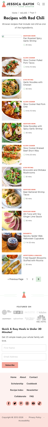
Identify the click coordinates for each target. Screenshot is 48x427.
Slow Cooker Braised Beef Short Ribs (33, 149)
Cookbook (32, 383)
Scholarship (17, 383)
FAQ (32, 396)
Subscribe (10, 365)
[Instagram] (27, 403)
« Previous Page (15, 280)
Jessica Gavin (18, 4)
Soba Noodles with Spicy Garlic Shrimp (32, 127)
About (23, 377)
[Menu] (43, 4)
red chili (23, 12)
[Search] (38, 4)
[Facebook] (8, 403)
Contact (33, 377)
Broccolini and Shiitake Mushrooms (34, 171)
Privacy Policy (35, 417)
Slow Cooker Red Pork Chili (34, 105)
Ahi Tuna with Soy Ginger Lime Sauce (32, 215)
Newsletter (32, 390)
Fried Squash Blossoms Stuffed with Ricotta (34, 259)
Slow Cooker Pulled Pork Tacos (32, 61)
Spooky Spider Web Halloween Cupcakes (33, 237)
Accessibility (24, 420)
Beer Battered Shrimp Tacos (34, 193)
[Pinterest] (21, 403)
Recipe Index (16, 390)
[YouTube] (33, 403)
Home (14, 12)
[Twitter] (14, 403)
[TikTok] (39, 403)
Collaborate (20, 396)
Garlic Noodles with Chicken (33, 83)
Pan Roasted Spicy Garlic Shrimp (32, 39)
